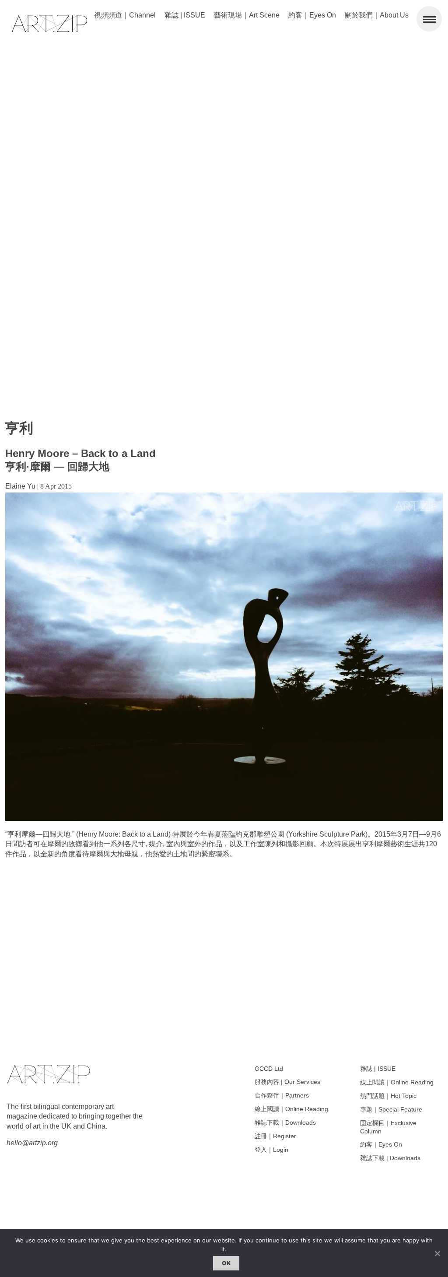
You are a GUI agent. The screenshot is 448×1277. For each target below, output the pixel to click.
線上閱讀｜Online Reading (291, 1108)
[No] (437, 1253)
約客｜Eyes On (312, 15)
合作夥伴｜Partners (282, 1095)
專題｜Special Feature (391, 1109)
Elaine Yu (20, 486)
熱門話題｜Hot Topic (388, 1095)
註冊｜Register (275, 1136)
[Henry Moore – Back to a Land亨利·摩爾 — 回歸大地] (224, 818)
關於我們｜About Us (377, 15)
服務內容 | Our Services (287, 1081)
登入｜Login (271, 1149)
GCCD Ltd (269, 1068)
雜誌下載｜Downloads (285, 1122)
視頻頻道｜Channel (125, 15)
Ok (226, 1262)
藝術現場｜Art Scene (247, 15)
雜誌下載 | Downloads (390, 1157)
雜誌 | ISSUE (184, 15)
